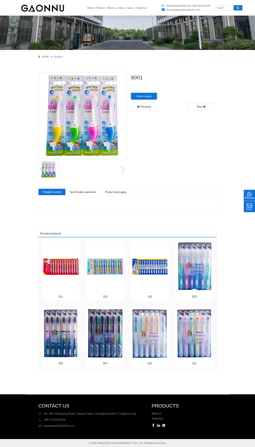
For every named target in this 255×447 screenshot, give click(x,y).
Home (90, 7)
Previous (145, 106)
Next (200, 106)
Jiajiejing (157, 418)
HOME (45, 56)
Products (100, 7)
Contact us (141, 7)
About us (112, 7)
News (121, 7)
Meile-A (156, 413)
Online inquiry (144, 96)
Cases (129, 7)
